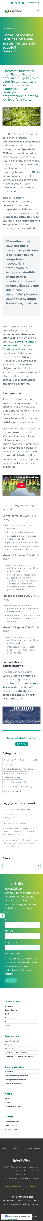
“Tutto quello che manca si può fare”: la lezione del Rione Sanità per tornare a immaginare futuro (19, 831)
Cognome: (12, 942)
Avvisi (7, 1022)
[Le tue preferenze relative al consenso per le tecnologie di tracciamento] (2, 915)
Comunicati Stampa (13, 1106)
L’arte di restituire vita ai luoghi (16, 823)
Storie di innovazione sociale (19, 786)
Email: (9, 919)
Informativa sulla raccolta (9, 1219)
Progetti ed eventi (12, 1045)
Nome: (9, 930)
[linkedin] (23, 3)
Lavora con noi (11, 1125)
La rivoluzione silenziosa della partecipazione (15, 816)
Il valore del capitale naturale (19, 769)
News (7, 1099)
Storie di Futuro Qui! (15, 782)
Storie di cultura (13, 778)
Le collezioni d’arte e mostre (16, 1053)
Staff (7, 1014)
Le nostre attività (12, 1041)
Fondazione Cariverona (16, 349)
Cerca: (37, 865)
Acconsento (13, 953)
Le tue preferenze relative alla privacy (19, 1216)
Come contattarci (12, 1121)
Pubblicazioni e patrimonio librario (19, 1057)
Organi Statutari (11, 1010)
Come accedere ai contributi (16, 1076)
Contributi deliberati (13, 1083)
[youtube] (19, 3)
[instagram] (15, 3)
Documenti (9, 1018)
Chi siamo (9, 1006)
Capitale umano (28, 760)
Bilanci (8, 1026)
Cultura (8, 764)
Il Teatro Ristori (11, 1049)
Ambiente (10, 760)
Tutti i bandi (10, 1072)
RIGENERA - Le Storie (15, 773)
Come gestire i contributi (15, 1080)
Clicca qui (22, 744)
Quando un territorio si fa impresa (17, 809)
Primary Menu (38, 11)
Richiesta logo (34, 3)
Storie (7, 1102)
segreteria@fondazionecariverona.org (21, 1186)
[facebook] (11, 3)
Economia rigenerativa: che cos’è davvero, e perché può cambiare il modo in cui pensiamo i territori (20, 843)
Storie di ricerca (12, 791)
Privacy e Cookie (21, 1190)
